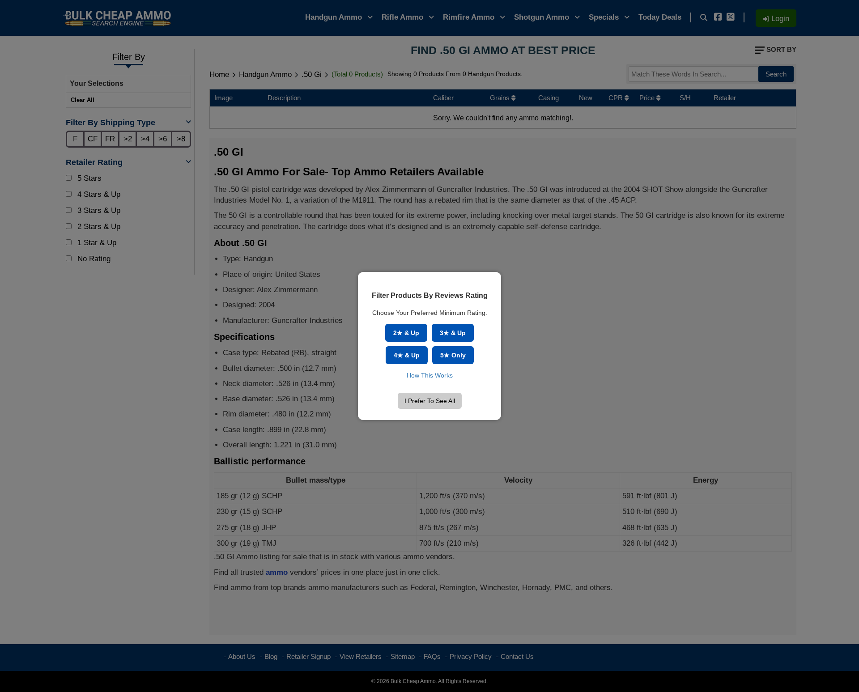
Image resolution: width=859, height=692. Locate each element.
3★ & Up (453, 332)
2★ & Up (406, 332)
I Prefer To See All (429, 400)
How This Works (430, 375)
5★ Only (453, 355)
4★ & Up (407, 355)
